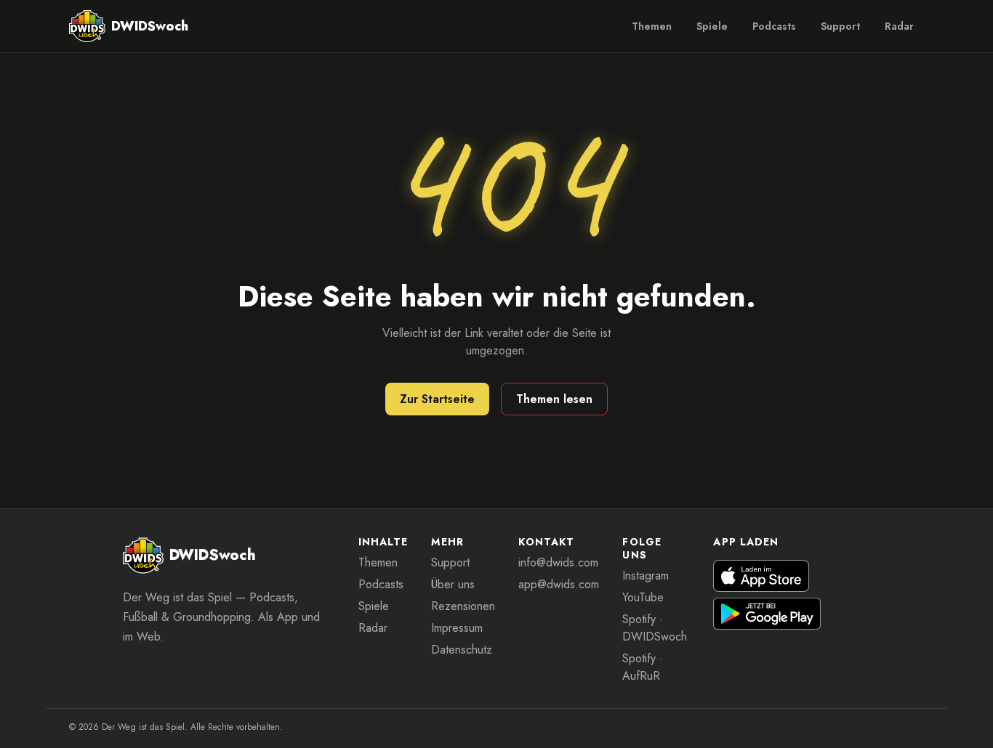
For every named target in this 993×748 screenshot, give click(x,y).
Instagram (645, 575)
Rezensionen (463, 606)
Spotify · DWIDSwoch (654, 628)
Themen (652, 26)
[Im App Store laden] (761, 576)
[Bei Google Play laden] (767, 614)
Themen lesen (554, 399)
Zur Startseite (437, 399)
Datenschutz (461, 649)
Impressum (457, 627)
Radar (899, 26)
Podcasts (774, 26)
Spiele (712, 26)
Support (840, 26)
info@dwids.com (558, 562)
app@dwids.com (558, 584)
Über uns (453, 584)
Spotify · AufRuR (642, 667)
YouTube (643, 597)
